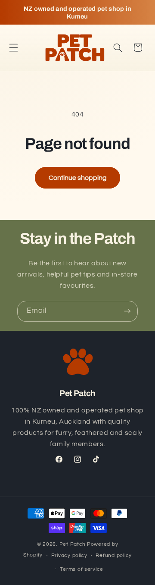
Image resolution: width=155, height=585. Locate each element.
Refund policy (114, 555)
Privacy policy (69, 555)
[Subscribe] (127, 311)
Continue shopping (78, 177)
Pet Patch (72, 544)
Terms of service (81, 569)
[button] (13, 47)
